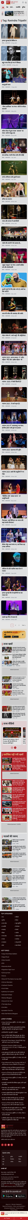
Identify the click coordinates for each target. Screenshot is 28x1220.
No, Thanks (7, 1218)
